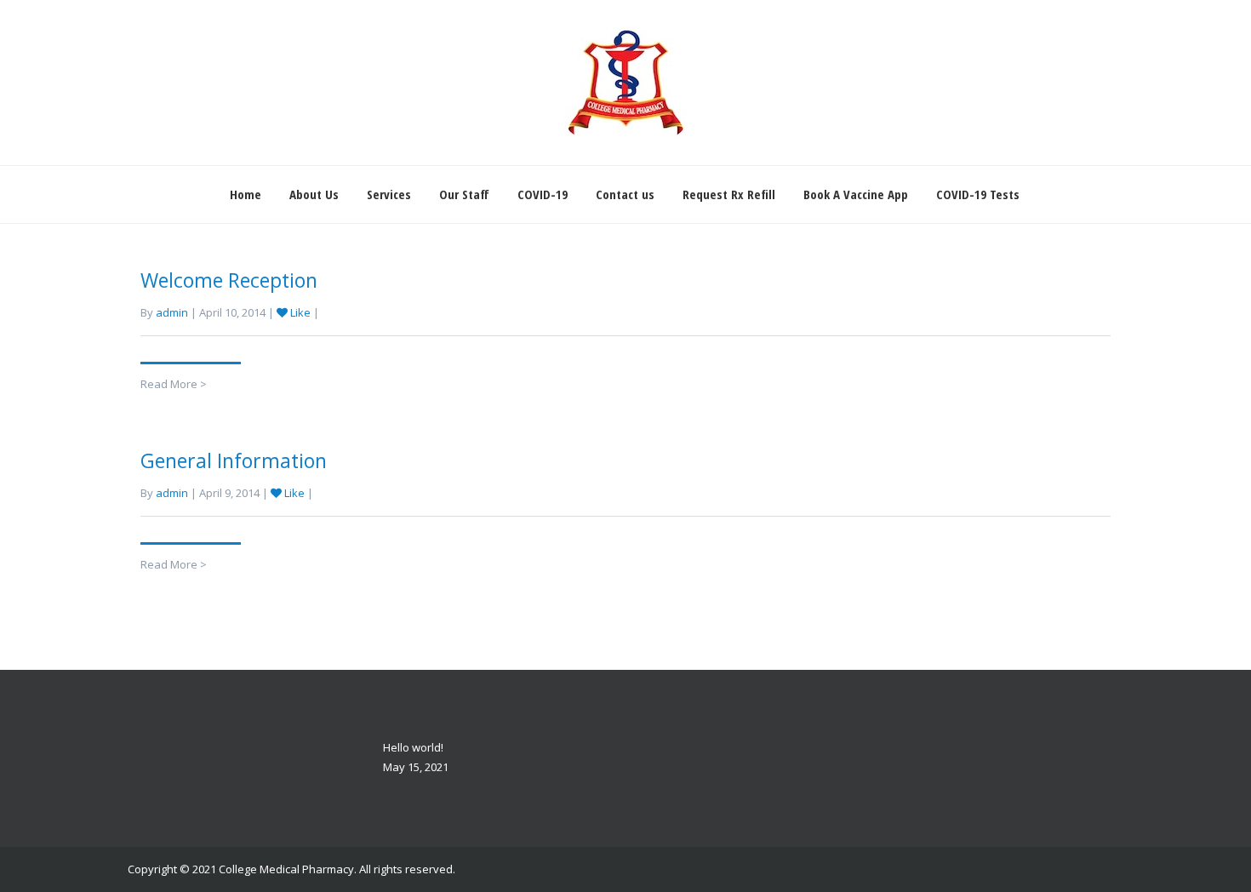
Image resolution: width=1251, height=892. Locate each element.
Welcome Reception (228, 280)
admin (172, 312)
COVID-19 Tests (978, 194)
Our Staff (464, 194)
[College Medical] (625, 83)
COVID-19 (542, 194)
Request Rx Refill (729, 194)
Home (245, 194)
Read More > (173, 384)
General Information (233, 460)
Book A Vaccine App (855, 194)
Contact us (625, 194)
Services (389, 194)
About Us (314, 194)
